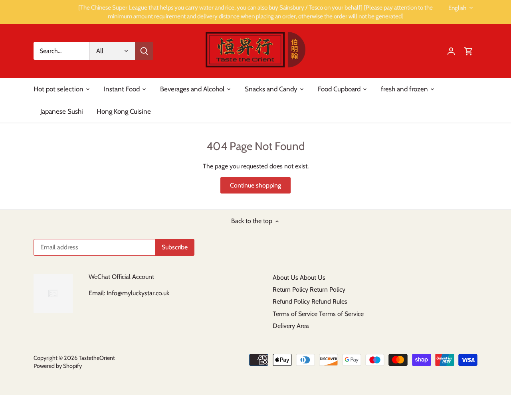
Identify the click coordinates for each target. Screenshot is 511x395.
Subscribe (464, 342)
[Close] (491, 271)
